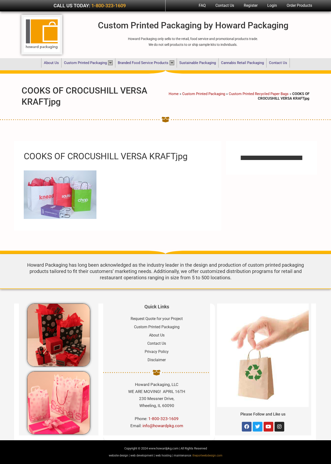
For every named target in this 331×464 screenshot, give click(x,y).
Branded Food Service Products (143, 63)
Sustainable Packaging (197, 63)
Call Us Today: (72, 5)
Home (174, 94)
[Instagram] (279, 427)
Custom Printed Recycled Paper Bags (259, 94)
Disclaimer (157, 360)
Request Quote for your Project (157, 318)
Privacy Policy (157, 351)
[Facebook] (247, 427)
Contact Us (224, 5)
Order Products (299, 5)
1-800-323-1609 (108, 5)
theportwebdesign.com (207, 455)
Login (272, 5)
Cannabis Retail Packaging (242, 63)
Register (251, 5)
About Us (51, 63)
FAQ (202, 5)
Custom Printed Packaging (85, 63)
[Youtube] (268, 427)
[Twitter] (257, 427)
